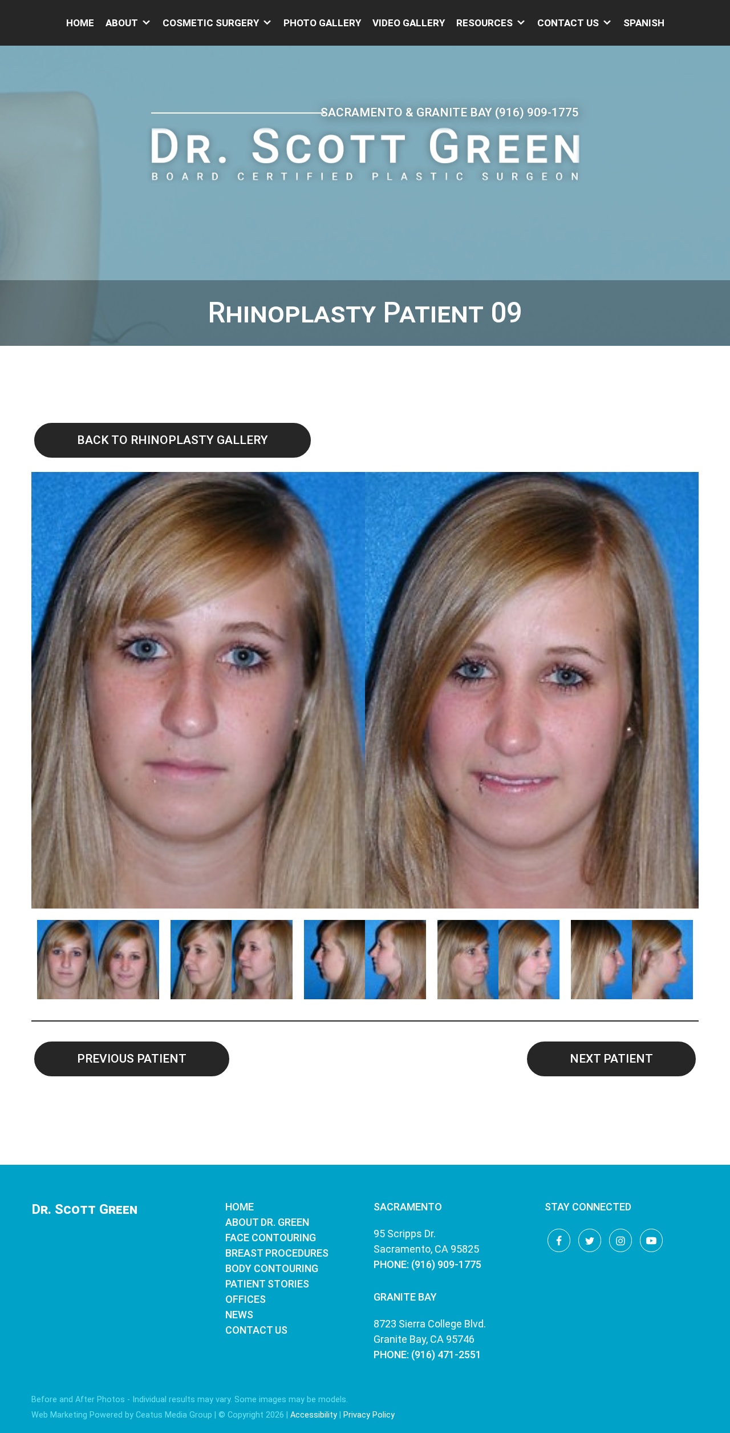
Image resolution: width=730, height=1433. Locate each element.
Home (80, 23)
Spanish (643, 23)
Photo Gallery (322, 23)
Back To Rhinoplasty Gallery (172, 440)
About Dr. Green (267, 1222)
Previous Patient (131, 1058)
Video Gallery (408, 23)
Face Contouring (270, 1238)
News (239, 1315)
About (122, 23)
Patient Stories (267, 1284)
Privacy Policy (369, 1415)
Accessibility (313, 1415)
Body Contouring (271, 1268)
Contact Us (568, 23)
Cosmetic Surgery (211, 23)
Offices (245, 1299)
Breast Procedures (276, 1253)
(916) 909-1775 (537, 112)
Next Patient (611, 1058)
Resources (484, 23)
